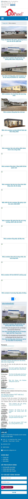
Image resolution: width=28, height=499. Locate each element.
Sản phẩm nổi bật (8, 303)
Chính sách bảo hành (9, 469)
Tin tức (3, 387)
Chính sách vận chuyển (9, 471)
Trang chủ (4, 23)
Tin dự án (4, 345)
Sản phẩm (6, 461)
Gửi (13, 492)
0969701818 (8, 487)
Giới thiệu (5, 459)
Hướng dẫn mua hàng (9, 467)
